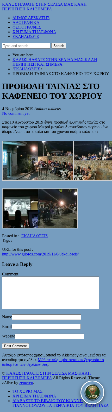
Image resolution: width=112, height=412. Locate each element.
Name (7, 317)
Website (8, 336)
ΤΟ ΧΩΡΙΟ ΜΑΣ (27, 391)
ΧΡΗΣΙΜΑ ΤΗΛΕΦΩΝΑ (34, 32)
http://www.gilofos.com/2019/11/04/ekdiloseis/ (40, 254)
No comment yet (15, 113)
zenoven (26, 382)
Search (58, 46)
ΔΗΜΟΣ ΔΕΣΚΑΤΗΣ (31, 18)
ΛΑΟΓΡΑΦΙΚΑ (26, 22)
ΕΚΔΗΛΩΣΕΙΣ (26, 36)
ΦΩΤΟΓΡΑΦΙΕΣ (27, 27)
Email (7, 326)
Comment (10, 274)
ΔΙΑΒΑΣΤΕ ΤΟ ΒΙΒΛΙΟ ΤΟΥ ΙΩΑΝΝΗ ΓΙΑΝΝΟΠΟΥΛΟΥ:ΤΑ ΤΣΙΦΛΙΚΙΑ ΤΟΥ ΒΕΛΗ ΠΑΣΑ (61, 403)
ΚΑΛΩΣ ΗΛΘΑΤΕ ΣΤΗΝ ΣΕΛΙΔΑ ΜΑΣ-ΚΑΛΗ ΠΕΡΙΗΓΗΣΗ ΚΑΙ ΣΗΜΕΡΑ (44, 6)
